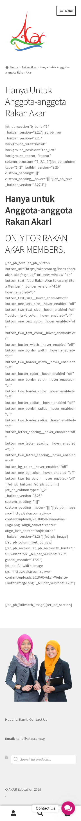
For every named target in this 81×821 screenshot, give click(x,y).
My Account (13, 813)
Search (40, 813)
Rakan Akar (29, 67)
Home (14, 67)
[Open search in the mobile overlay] (43, 759)
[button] (68, 808)
